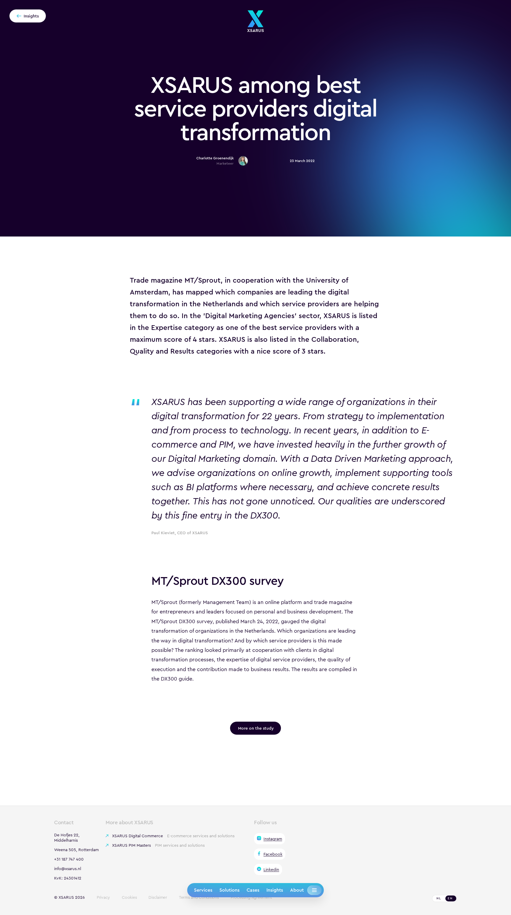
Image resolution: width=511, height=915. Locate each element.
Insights (274, 890)
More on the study (256, 728)
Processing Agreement (251, 897)
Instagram (272, 838)
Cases (253, 890)
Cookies (129, 897)
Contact (63, 822)
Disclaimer (157, 897)
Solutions (229, 890)
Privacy (103, 897)
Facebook (272, 854)
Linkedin (271, 869)
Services (203, 890)
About (297, 890)
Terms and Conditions (199, 897)
